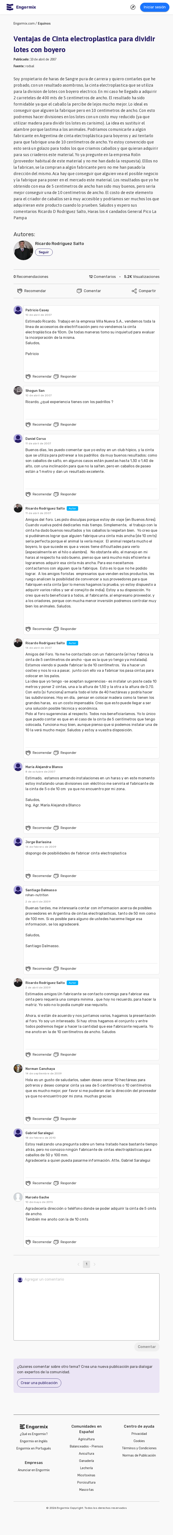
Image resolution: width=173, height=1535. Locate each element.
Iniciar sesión (155, 7)
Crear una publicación (39, 1383)
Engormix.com (24, 23)
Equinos (44, 23)
